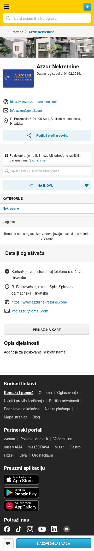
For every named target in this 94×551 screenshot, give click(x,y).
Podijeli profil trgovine (52, 135)
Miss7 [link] (59, 446)
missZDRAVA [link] (38, 446)
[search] (47, 170)
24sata (9, 438)
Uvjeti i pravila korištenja (24, 400)
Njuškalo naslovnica (47, 7)
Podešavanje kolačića (22, 408)
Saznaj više (37, 160)
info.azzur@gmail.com (26, 110)
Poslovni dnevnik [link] (34, 438)
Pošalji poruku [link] (8, 543)
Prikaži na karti (47, 329)
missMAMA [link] (13, 446)
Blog (36, 416)
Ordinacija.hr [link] (42, 455)
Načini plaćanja (57, 408)
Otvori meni (6, 6)
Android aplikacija (21, 492)
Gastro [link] (75, 446)
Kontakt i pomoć (18, 392)
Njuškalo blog (66, 529)
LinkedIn (54, 529)
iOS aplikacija (21, 479)
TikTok (18, 529)
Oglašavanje (67, 392)
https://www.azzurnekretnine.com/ (33, 101)
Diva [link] (23, 455)
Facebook (7, 529)
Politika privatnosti (64, 400)
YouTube (42, 529)
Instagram (30, 529)
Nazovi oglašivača (53, 543)
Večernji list (62, 438)
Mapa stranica (15, 416)
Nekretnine (11, 208)
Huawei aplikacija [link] (21, 506)
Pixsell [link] (9, 455)
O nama (45, 392)
